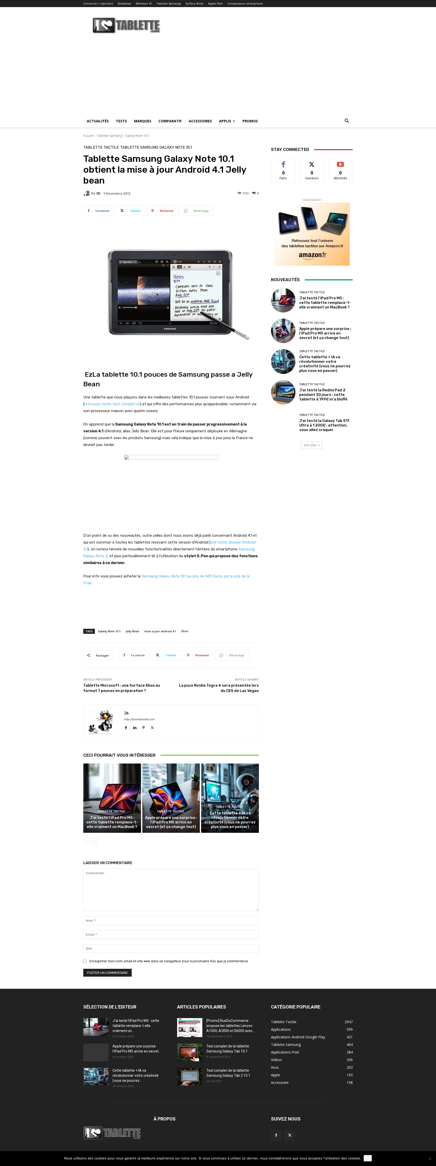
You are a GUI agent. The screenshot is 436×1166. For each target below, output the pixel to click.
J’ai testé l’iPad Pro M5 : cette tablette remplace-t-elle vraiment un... (136, 1026)
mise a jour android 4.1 (160, 631)
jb (98, 193)
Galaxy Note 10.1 (137, 135)
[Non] (429, 1158)
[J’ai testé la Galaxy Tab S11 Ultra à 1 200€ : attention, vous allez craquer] (283, 423)
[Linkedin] (135, 727)
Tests (121, 121)
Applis (225, 121)
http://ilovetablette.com (139, 719)
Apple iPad (215, 3)
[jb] (87, 193)
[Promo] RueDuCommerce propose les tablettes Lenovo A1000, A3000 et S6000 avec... (230, 1026)
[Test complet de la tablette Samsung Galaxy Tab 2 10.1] (189, 1077)
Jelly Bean (132, 631)
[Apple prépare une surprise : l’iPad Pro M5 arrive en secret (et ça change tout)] (171, 798)
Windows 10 (144, 3)
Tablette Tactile (101, 147)
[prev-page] (86, 841)
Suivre (312, 162)
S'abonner (340, 162)
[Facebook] (126, 727)
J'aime (283, 162)
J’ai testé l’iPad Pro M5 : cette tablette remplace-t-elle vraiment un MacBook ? (112, 822)
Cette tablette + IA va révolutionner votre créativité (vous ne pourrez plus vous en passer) (230, 820)
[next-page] (94, 841)
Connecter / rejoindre (98, 3)
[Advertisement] (218, 77)
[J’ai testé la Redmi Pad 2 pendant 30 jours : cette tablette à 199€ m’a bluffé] (283, 392)
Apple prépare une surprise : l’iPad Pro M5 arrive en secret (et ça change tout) (171, 822)
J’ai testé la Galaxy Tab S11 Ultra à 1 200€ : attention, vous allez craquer (324, 425)
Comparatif (170, 121)
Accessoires (200, 121)
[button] (347, 121)
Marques (142, 121)
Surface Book (194, 3)
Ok (368, 1158)
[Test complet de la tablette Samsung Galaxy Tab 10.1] (189, 1052)
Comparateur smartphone (245, 3)
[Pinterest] (143, 727)
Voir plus (310, 445)
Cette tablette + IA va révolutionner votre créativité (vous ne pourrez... (135, 1075)
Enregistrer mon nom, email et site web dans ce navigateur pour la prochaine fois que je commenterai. (169, 961)
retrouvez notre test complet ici (112, 404)
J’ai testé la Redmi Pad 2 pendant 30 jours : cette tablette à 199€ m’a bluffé (323, 394)
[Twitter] (152, 727)
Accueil (88, 135)
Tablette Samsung (168, 3)
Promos (250, 121)
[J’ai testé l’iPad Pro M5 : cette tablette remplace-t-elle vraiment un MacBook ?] (112, 798)
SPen (184, 631)
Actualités (98, 121)
